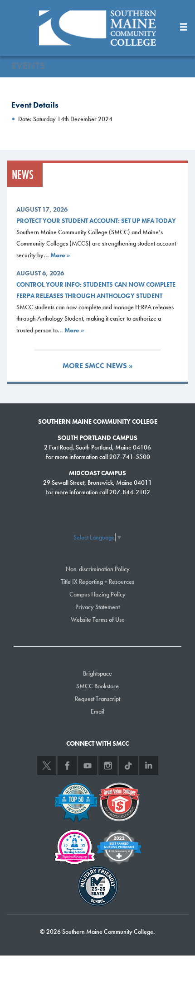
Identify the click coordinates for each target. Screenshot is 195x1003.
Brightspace (97, 673)
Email (97, 711)
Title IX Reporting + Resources (97, 581)
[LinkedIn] (148, 765)
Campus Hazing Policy (97, 594)
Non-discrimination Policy (98, 569)
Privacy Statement (97, 607)
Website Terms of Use (98, 619)
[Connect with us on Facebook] (67, 765)
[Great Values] (119, 801)
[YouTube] (87, 765)
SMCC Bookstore (97, 686)
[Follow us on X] (46, 765)
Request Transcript (97, 699)
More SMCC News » (98, 365)
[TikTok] (128, 765)
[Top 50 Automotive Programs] (76, 801)
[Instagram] (107, 765)
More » (60, 255)
